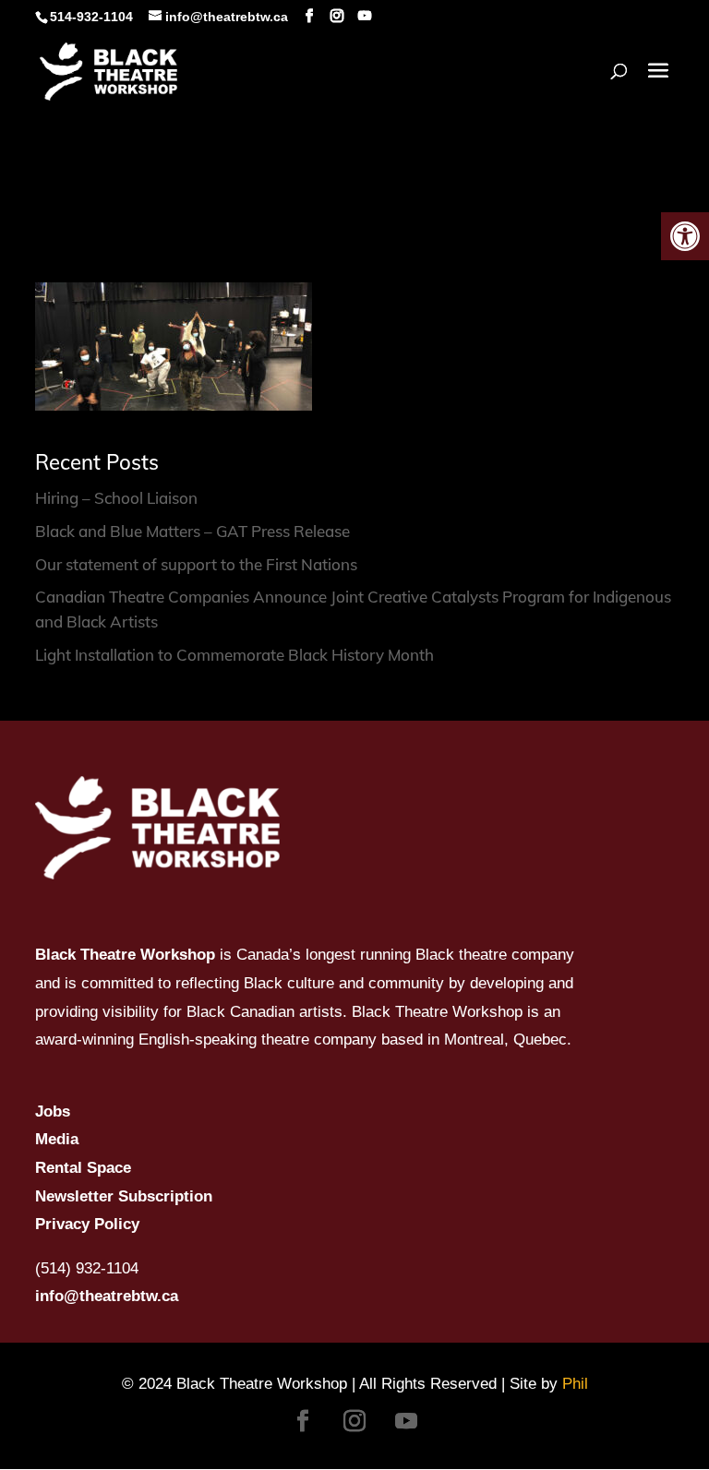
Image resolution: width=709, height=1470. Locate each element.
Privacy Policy (87, 1224)
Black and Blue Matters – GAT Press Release (192, 531)
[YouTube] (364, 16)
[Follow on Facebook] (303, 1421)
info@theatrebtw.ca (106, 1296)
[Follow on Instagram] (354, 1421)
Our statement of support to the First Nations (196, 564)
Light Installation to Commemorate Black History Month (234, 654)
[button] (685, 236)
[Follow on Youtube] (406, 1421)
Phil (575, 1383)
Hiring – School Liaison (116, 498)
